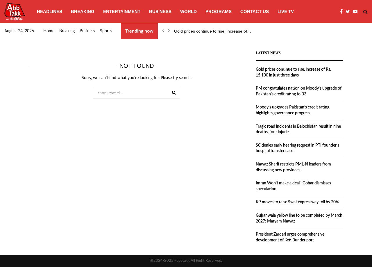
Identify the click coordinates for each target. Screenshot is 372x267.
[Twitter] (349, 11)
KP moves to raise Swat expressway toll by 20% (297, 202)
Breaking (82, 11)
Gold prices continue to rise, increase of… (212, 31)
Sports (106, 31)
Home (48, 31)
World (188, 11)
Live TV (286, 11)
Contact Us (254, 11)
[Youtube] (356, 11)
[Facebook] (343, 11)
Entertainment (121, 11)
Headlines (49, 11)
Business (160, 11)
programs (218, 11)
